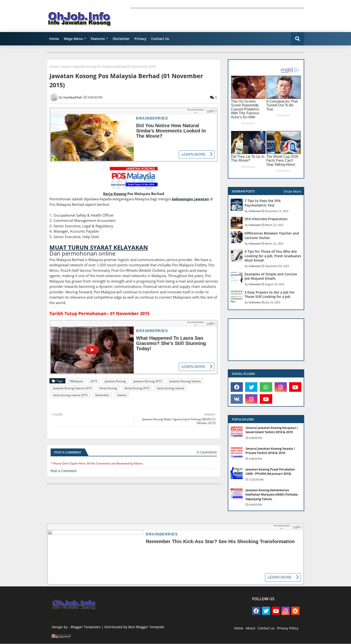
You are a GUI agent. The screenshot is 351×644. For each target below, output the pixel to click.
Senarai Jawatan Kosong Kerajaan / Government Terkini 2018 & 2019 (271, 430)
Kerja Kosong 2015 (137, 388)
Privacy (140, 38)
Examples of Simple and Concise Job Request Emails (271, 276)
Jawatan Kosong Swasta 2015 (72, 388)
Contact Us (160, 38)
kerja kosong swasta (170, 388)
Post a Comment (64, 471)
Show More (292, 191)
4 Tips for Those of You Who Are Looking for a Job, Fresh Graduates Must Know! (273, 255)
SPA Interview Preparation (266, 219)
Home (54, 38)
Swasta (66, 66)
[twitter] (251, 387)
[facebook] (237, 387)
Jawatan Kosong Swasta (185, 381)
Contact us (266, 628)
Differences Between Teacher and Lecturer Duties (272, 235)
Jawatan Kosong (115, 381)
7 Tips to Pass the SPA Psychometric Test (263, 203)
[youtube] (295, 387)
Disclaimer (121, 38)
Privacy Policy (287, 628)
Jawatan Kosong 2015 (147, 381)
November (102, 395)
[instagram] (281, 387)
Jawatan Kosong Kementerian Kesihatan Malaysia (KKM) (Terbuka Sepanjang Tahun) (271, 494)
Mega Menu (73, 38)
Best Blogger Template (146, 627)
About (250, 628)
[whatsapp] (266, 387)
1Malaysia (76, 381)
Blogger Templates (86, 627)
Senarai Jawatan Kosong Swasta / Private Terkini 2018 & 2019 (270, 450)
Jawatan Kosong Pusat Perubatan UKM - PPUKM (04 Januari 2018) (270, 471)
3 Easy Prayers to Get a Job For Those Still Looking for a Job (270, 294)
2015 (93, 381)
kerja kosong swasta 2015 (70, 395)
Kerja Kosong (108, 388)
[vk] (237, 399)
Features (98, 38)
